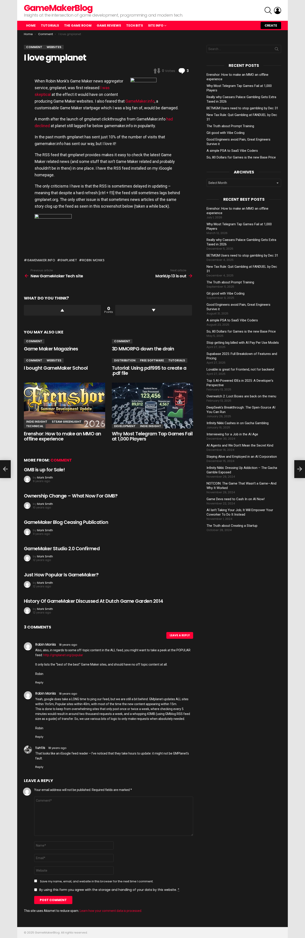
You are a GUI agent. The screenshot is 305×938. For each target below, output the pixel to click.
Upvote (62, 310)
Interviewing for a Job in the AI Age (232, 434)
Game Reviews (109, 25)
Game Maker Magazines (51, 349)
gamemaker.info (41, 260)
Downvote (153, 310)
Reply (39, 682)
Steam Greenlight (66, 421)
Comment (34, 341)
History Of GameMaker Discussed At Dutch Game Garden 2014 (93, 601)
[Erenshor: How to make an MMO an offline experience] (64, 405)
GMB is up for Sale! (44, 469)
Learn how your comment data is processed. (111, 911)
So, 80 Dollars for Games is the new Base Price (241, 157)
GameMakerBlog (58, 8)
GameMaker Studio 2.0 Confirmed (62, 548)
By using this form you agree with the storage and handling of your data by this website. (109, 890)
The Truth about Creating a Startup (232, 526)
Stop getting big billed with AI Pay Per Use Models (243, 343)
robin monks (93, 260)
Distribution (125, 360)
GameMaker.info (140, 101)
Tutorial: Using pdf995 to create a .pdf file (149, 371)
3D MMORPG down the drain (143, 349)
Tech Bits (134, 25)
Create (271, 25)
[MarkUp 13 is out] (299, 469)
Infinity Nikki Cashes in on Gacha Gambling (238, 423)
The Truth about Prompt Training (230, 126)
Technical (34, 426)
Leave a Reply (180, 635)
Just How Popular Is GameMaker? (61, 574)
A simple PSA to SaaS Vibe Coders (232, 151)
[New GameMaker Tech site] (5, 469)
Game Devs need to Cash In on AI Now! (236, 499)
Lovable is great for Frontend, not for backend (240, 369)
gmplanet (68, 260)
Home (31, 25)
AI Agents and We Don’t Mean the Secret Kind (240, 445)
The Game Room (78, 25)
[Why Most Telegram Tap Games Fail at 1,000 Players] (152, 405)
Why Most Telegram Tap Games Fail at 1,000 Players (152, 436)
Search (276, 50)
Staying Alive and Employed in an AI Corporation (242, 457)
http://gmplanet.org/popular (63, 655)
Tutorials (50, 25)
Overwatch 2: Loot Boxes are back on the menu (241, 396)
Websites (54, 360)
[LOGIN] (277, 10)
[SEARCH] (268, 10)
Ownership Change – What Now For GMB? (70, 496)
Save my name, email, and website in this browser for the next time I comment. (96, 881)
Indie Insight (36, 421)
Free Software (152, 360)
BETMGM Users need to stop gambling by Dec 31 (242, 108)
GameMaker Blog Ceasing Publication (66, 522)
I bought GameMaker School (56, 368)
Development (125, 426)
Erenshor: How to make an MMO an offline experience (62, 436)
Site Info (155, 25)
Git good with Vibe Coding (225, 133)
